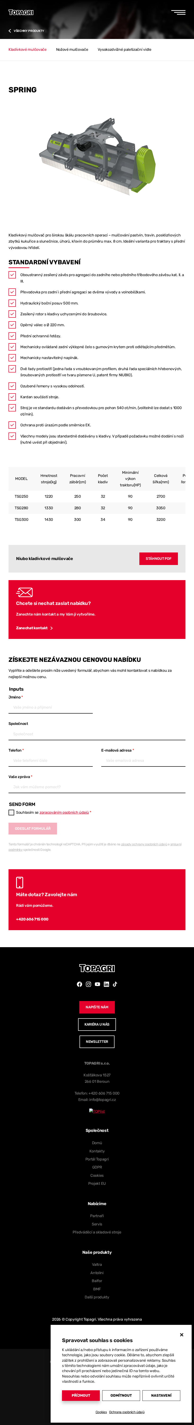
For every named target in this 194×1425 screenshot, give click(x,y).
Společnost (18, 723)
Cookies (101, 1412)
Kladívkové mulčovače (28, 49)
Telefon (16, 750)
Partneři (97, 1216)
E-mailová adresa (117, 750)
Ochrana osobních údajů (126, 1412)
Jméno (16, 697)
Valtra (97, 1264)
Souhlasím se (53, 812)
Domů (97, 1143)
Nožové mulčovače (72, 49)
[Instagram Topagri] (88, 984)
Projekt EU (97, 1183)
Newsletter (97, 1042)
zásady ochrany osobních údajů (144, 844)
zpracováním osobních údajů (64, 812)
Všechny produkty (29, 31)
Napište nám (97, 1007)
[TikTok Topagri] (115, 984)
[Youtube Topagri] (97, 984)
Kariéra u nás (97, 1024)
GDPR (97, 1167)
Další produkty (97, 1297)
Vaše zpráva (20, 777)
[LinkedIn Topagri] (106, 984)
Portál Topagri (97, 1159)
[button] (181, 1334)
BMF (97, 1289)
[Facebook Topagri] (79, 984)
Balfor (97, 1281)
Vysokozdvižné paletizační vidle (124, 49)
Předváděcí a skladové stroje (97, 1232)
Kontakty (97, 1151)
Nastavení (161, 1395)
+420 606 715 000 (32, 919)
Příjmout (81, 1395)
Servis (97, 1224)
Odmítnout (121, 1395)
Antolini (96, 1273)
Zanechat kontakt (32, 628)
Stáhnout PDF (159, 558)
